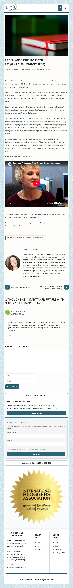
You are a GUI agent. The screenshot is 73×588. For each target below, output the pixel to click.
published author (60, 254)
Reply (9, 336)
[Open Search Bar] (60, 8)
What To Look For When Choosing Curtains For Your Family (51, 287)
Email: (9, 441)
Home (39, 543)
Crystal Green (30, 249)
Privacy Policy (60, 553)
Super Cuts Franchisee (13, 121)
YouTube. (36, 217)
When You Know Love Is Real (20, 287)
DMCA (57, 546)
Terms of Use (59, 549)
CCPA (56, 543)
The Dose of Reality (18, 311)
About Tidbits (36, 413)
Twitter (26, 217)
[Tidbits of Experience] (11, 8)
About (39, 546)
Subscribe (36, 454)
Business (41, 237)
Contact (40, 549)
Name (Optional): (12, 432)
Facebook (18, 217)
